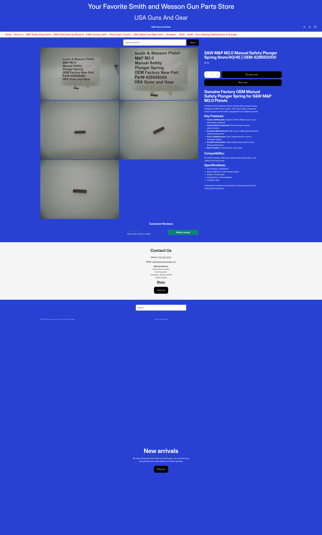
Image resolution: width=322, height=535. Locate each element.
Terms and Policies (161, 319)
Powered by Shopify (68, 319)
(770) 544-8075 (164, 257)
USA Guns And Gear (53, 319)
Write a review (183, 232)
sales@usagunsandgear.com (164, 262)
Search (193, 42)
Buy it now (243, 82)
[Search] (304, 27)
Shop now (161, 290)
